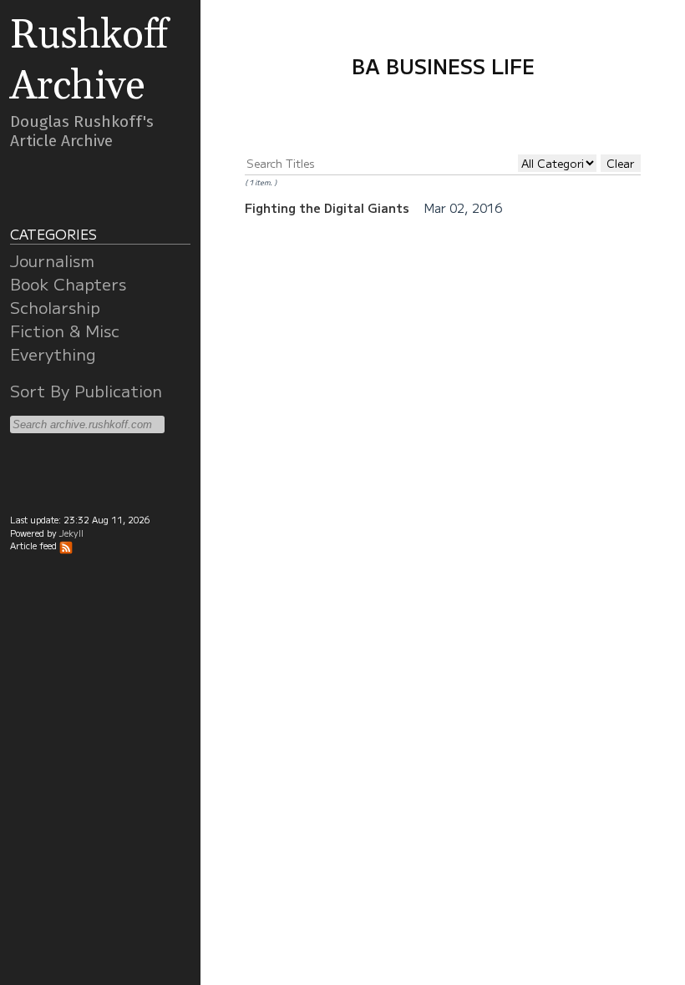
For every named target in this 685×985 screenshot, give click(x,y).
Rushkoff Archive (89, 61)
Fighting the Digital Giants (329, 207)
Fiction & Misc (64, 330)
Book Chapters (68, 284)
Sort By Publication (86, 390)
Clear (620, 163)
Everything (53, 354)
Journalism (52, 260)
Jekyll (71, 533)
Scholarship (55, 307)
